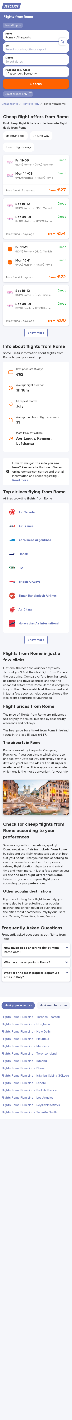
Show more (36, 333)
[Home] (11, 6)
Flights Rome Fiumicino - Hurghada (26, 1024)
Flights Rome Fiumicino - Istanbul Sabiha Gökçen (35, 1075)
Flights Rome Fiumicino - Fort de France (29, 1090)
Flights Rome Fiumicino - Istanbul (24, 1061)
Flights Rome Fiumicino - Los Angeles (27, 1097)
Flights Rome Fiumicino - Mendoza (25, 1046)
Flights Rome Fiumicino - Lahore (24, 1083)
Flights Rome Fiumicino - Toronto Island (29, 1053)
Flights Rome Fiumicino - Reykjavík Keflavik (31, 1105)
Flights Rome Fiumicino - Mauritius (25, 1039)
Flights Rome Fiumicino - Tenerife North (29, 1112)
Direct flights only (18, 147)
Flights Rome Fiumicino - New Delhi (26, 1031)
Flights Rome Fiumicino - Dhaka (23, 1068)
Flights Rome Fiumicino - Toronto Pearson (31, 1017)
